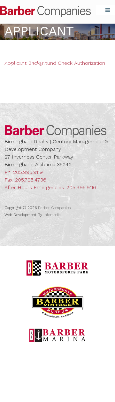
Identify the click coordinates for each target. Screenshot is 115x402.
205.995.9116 (81, 187)
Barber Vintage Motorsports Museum (58, 302)
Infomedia (52, 214)
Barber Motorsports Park (57, 268)
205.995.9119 (28, 172)
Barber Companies (45, 12)
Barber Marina (57, 335)
